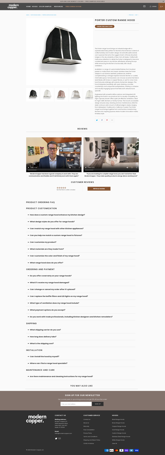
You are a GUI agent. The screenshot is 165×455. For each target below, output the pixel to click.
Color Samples (45, 6)
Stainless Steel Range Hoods (121, 436)
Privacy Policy (87, 433)
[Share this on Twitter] (97, 120)
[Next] (91, 51)
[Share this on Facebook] (102, 120)
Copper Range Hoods (119, 426)
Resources (58, 6)
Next (136, 15)
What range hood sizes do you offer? (46, 263)
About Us (86, 423)
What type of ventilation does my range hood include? (54, 303)
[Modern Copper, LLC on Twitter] (56, 438)
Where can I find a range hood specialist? (48, 363)
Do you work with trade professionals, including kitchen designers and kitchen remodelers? (71, 317)
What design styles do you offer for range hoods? (52, 221)
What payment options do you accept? (48, 310)
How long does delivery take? (43, 336)
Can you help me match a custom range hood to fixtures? (56, 235)
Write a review (99, 189)
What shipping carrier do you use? (45, 330)
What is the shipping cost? (42, 343)
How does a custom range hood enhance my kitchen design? (57, 215)
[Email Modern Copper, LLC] (59, 438)
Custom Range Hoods (119, 433)
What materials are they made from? (47, 249)
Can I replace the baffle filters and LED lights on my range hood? (59, 296)
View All (114, 443)
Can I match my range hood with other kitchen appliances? (57, 228)
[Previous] (27, 51)
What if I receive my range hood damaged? (49, 282)
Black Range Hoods (118, 419)
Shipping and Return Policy (91, 440)
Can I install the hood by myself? (44, 356)
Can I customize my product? (43, 242)
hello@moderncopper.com (63, 433)
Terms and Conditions (90, 436)
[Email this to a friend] (112, 120)
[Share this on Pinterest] (107, 120)
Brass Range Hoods (118, 423)
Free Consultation (73, 6)
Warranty (86, 426)
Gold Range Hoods (118, 430)
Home (28, 6)
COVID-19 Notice (88, 443)
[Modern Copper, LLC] (13, 6)
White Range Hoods (118, 440)
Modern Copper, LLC (37, 450)
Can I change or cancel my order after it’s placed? (52, 289)
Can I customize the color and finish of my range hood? (55, 256)
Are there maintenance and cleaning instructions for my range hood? (61, 376)
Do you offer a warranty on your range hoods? (51, 276)
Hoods (35, 6)
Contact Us (86, 419)
